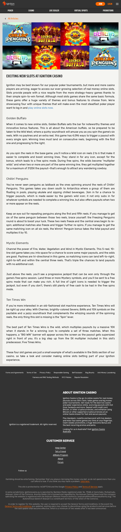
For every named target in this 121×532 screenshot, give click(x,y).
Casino (31, 10)
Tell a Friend (60, 452)
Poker (10, 10)
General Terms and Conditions (18, 506)
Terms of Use (32, 373)
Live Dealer (54, 10)
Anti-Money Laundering (106, 373)
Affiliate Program (60, 455)
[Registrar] (33, 419)
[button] (10, 10)
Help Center (60, 448)
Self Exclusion (77, 373)
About (60, 459)
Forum (60, 462)
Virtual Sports (81, 10)
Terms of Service (90, 487)
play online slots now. (40, 107)
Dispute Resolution (81, 377)
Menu (117, 4)
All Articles (13, 18)
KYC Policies (66, 377)
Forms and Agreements (14, 373)
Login (110, 4)
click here (85, 481)
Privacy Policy (45, 373)
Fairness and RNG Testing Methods (46, 377)
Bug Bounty (89, 373)
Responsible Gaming (61, 373)
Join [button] (100, 4)
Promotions (108, 10)
